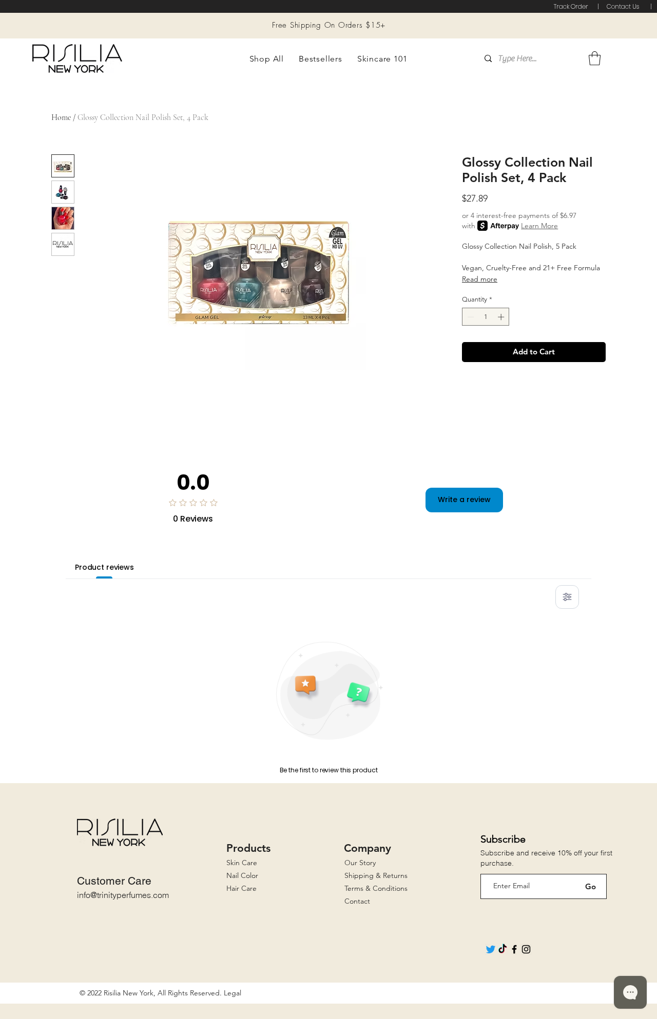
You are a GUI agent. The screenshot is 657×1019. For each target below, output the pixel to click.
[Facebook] (514, 949)
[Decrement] (469, 317)
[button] (266, 59)
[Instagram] (526, 949)
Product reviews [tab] (104, 567)
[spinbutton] (486, 317)
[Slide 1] (322, 15)
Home (61, 117)
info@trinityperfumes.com (123, 895)
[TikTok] (502, 949)
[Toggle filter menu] (567, 597)
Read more (479, 279)
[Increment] (502, 317)
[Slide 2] (335, 15)
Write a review (464, 499)
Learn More (539, 225)
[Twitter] (490, 949)
